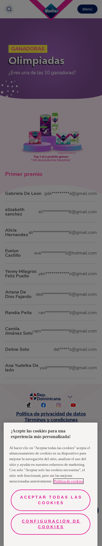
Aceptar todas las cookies (51, 500)
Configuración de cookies (51, 524)
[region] (50, 484)
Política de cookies (68, 481)
